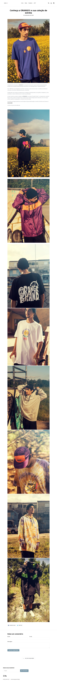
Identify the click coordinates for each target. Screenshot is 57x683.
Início (22, 3)
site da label (9, 102)
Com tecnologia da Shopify (15, 679)
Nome (8, 636)
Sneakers (30, 3)
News (26, 3)
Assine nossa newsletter (8, 667)
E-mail (30, 636)
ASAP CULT (8, 679)
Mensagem (9, 641)
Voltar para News (29, 658)
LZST (35, 3)
